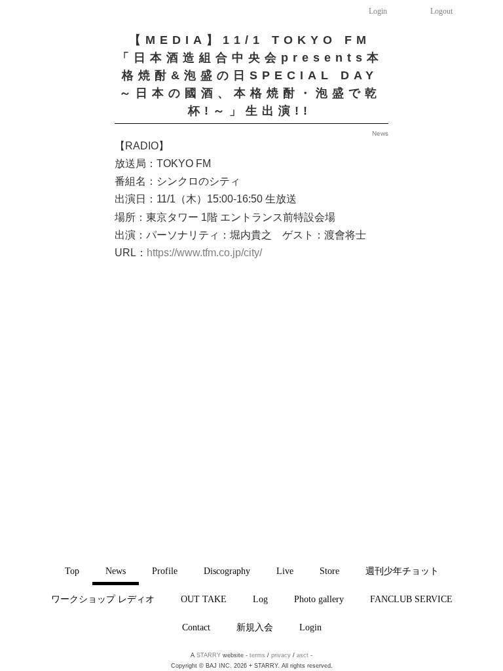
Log (260, 599)
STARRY (208, 655)
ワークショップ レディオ (103, 599)
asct (302, 655)
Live (284, 571)
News (115, 571)
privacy (281, 655)
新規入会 (254, 627)
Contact (196, 627)
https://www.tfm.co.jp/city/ (204, 252)
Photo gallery (319, 599)
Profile (164, 571)
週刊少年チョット (402, 571)
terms (257, 655)
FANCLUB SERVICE (411, 599)
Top (72, 571)
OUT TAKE (204, 599)
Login (378, 11)
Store (329, 571)
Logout (441, 11)
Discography (227, 571)
